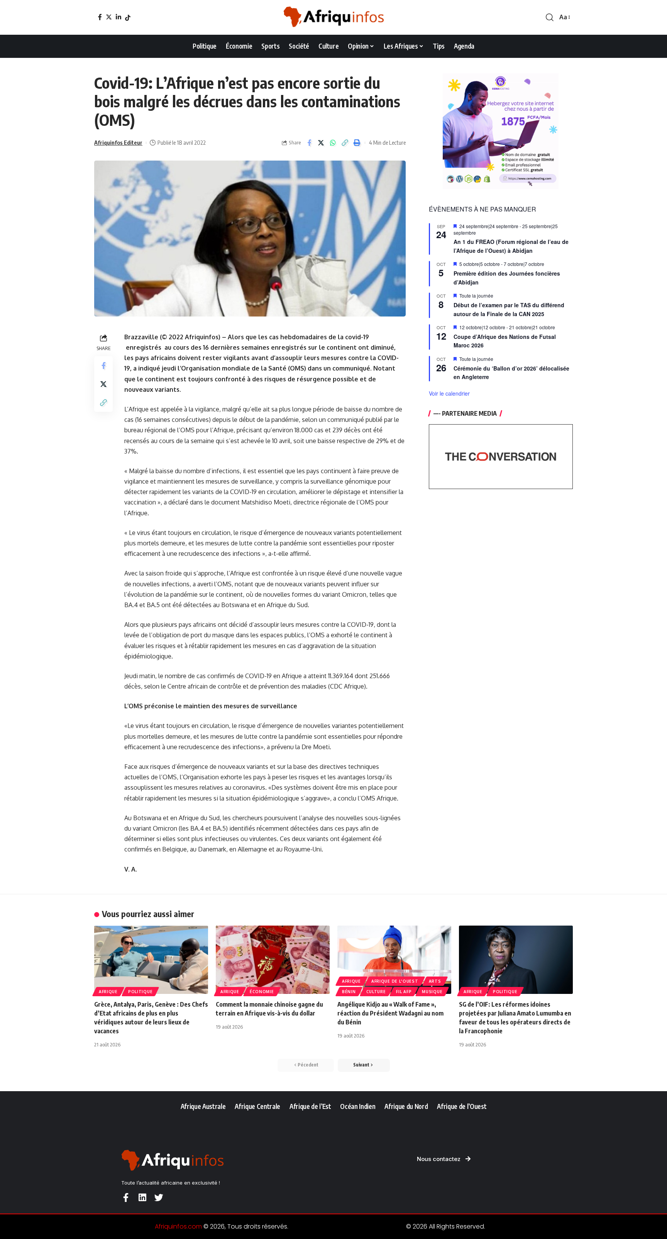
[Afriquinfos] (333, 17)
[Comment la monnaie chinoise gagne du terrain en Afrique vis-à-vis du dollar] (273, 960)
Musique (432, 991)
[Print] (357, 143)
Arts (435, 981)
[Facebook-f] (125, 1197)
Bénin (349, 991)
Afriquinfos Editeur (118, 142)
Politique (140, 991)
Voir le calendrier (449, 393)
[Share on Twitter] (321, 143)
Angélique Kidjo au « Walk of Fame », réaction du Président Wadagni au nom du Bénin (390, 1013)
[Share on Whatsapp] (333, 143)
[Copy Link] (345, 143)
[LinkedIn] (118, 17)
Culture (376, 991)
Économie (262, 991)
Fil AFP (403, 991)
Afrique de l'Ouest (394, 981)
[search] (550, 17)
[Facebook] (100, 17)
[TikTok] (127, 18)
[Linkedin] (142, 1197)
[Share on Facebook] (309, 143)
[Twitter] (109, 17)
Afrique (108, 991)
